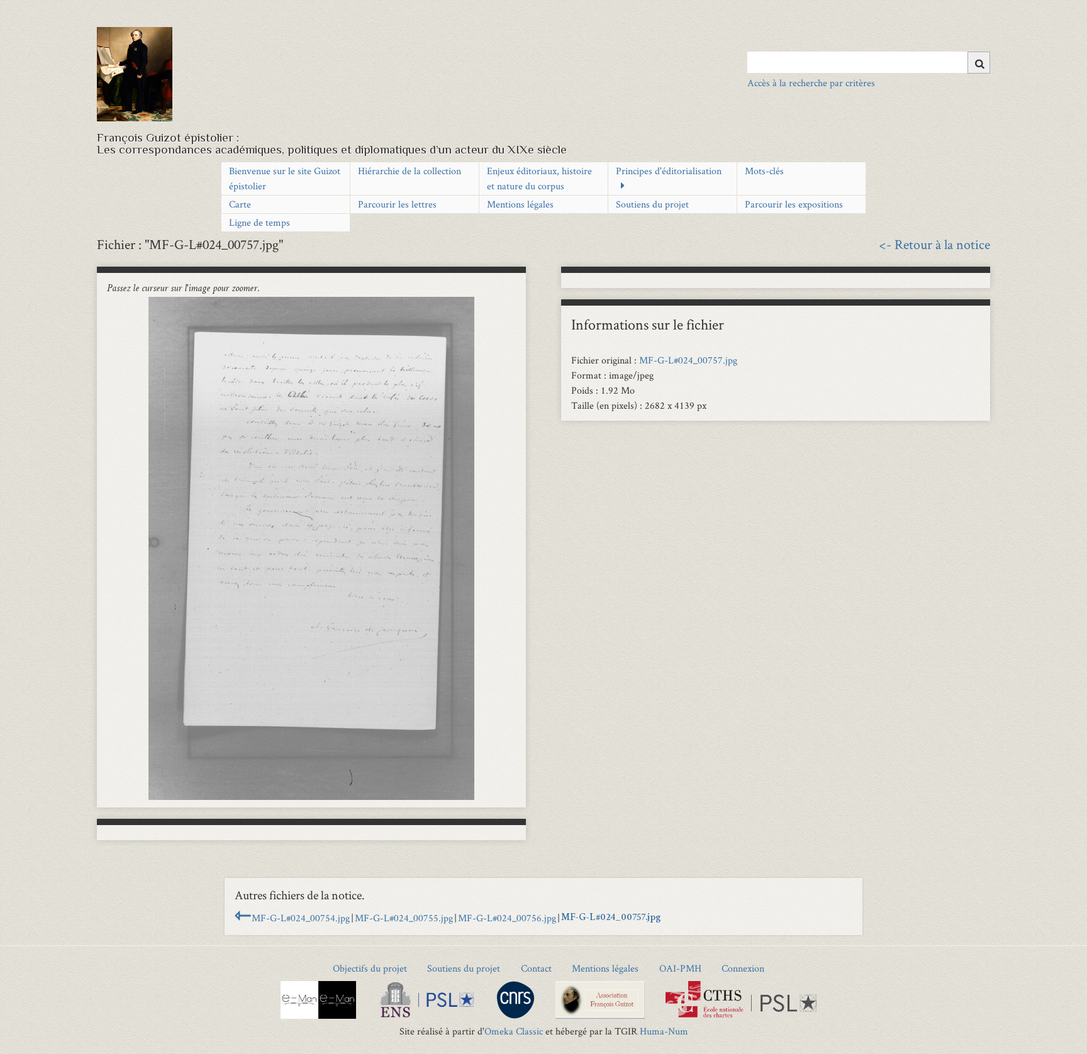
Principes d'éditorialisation (669, 170)
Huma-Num (664, 1031)
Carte (240, 204)
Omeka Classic (513, 1031)
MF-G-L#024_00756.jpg (507, 917)
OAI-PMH (680, 968)
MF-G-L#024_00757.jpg (688, 360)
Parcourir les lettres (397, 204)
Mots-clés (764, 170)
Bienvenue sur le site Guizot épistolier (284, 178)
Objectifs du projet (370, 968)
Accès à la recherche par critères (811, 82)
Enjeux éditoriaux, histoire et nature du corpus (539, 178)
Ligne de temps (259, 222)
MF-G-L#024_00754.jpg (301, 917)
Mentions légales (520, 204)
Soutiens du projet (652, 204)
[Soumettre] (978, 63)
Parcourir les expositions (794, 204)
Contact (536, 968)
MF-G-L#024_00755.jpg (404, 917)
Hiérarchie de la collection (409, 170)
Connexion (743, 968)
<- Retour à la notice (934, 244)
